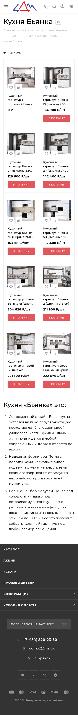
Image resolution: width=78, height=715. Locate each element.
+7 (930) (40, 640)
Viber (44, 675)
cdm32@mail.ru (42, 648)
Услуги (10, 571)
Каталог (11, 549)
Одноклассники (33, 675)
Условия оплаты (19, 605)
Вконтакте (22, 675)
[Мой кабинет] (62, 7)
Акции (9, 560)
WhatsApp (55, 675)
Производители (18, 582)
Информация (16, 594)
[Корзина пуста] (70, 7)
